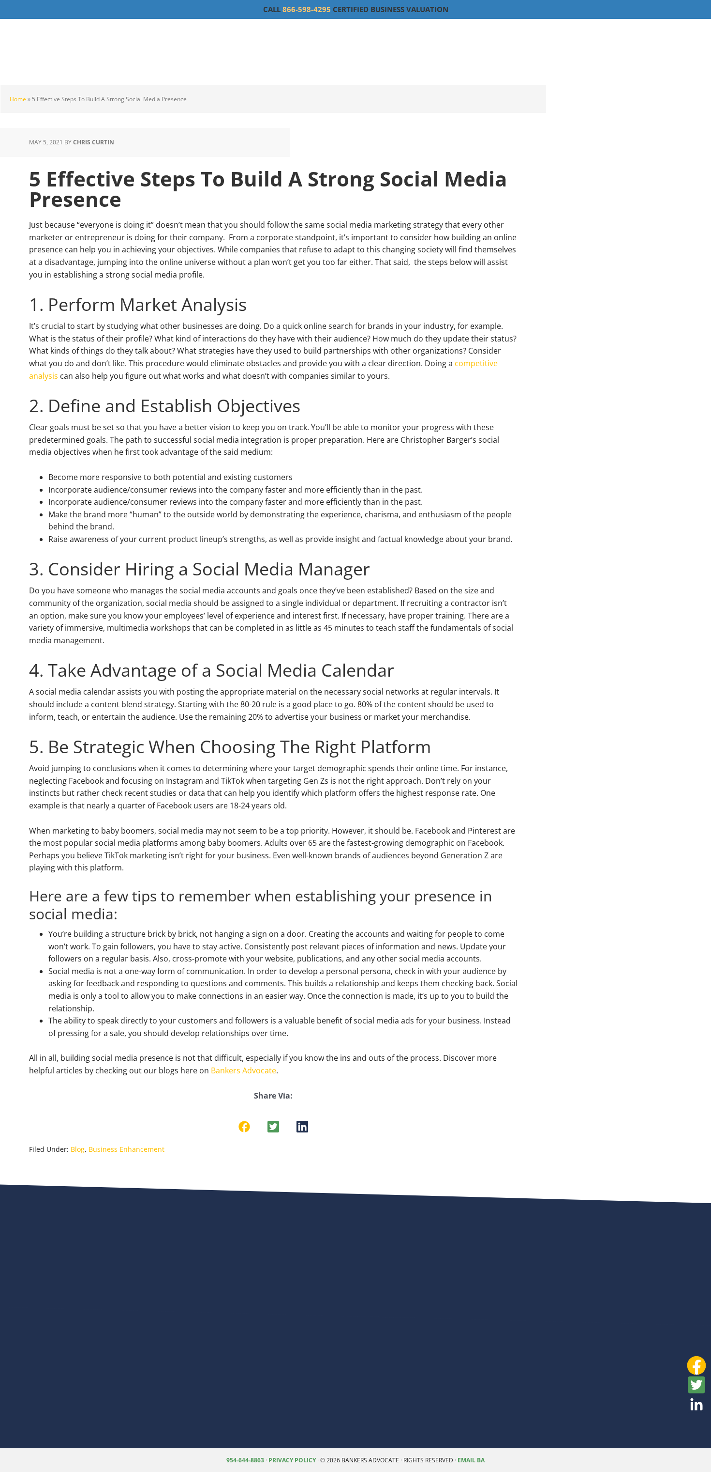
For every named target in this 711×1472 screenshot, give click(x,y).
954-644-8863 (245, 1460)
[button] (244, 1127)
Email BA (471, 1460)
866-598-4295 (306, 9)
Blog (78, 1149)
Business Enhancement (126, 1149)
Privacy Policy (292, 1460)
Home (18, 99)
